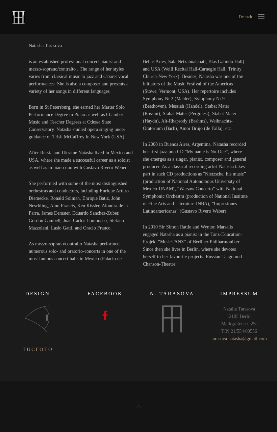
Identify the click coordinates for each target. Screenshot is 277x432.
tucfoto (38, 349)
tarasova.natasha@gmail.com (239, 338)
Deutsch (245, 17)
